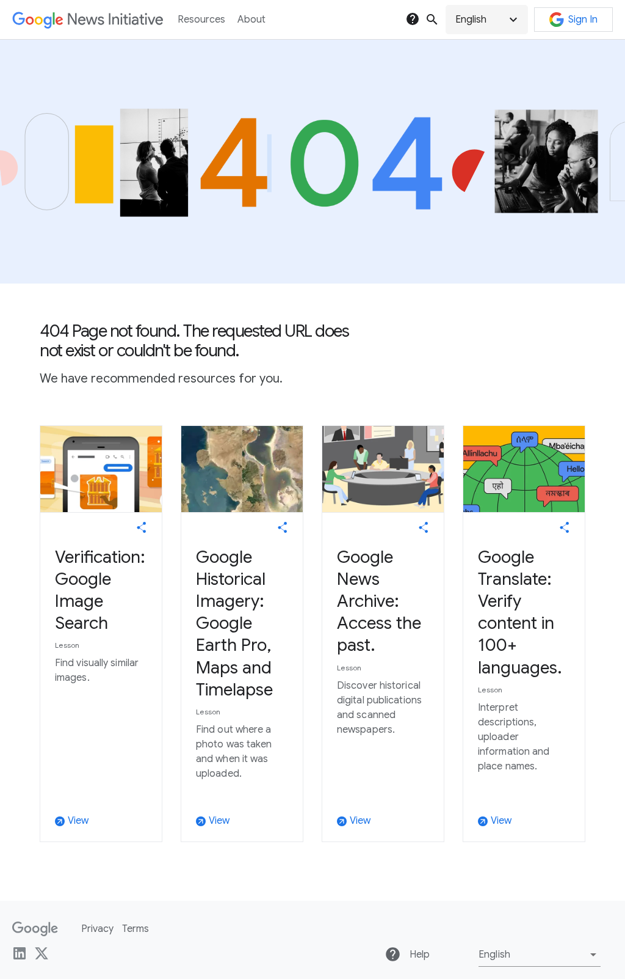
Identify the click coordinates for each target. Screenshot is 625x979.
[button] (487, 19)
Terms (135, 929)
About (251, 19)
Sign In (583, 19)
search (432, 19)
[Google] (35, 929)
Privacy (97, 929)
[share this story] (141, 527)
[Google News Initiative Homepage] (87, 20)
